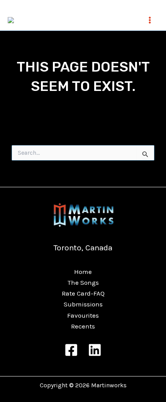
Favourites (83, 315)
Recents (83, 326)
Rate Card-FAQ (83, 293)
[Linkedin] (95, 350)
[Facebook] (71, 350)
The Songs (83, 282)
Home (83, 271)
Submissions (83, 304)
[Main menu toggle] (149, 20)
